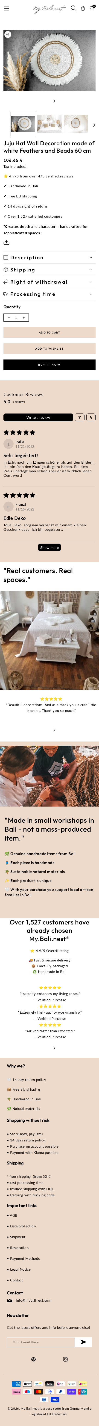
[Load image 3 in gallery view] (76, 124)
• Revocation (18, 1248)
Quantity (11, 306)
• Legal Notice (19, 1269)
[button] (6, 8)
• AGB (12, 1215)
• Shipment (16, 1237)
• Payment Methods (23, 1258)
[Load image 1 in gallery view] (23, 124)
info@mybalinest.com (33, 1300)
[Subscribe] (83, 1342)
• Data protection (21, 1226)
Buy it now (49, 364)
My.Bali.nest (30, 1408)
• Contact (15, 1280)
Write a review (38, 417)
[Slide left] (44, 101)
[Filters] (79, 417)
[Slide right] (54, 101)
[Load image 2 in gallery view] (49, 124)
